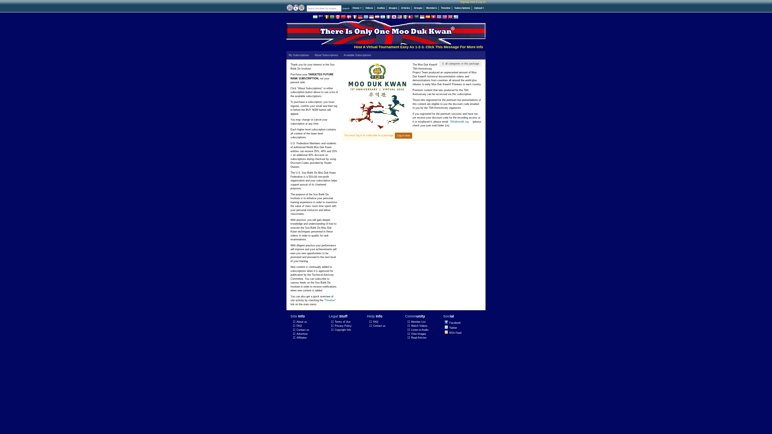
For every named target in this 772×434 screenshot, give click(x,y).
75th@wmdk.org (459, 121)
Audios (381, 8)
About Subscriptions (326, 55)
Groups (418, 8)
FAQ (299, 325)
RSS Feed (455, 332)
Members (431, 8)
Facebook (455, 322)
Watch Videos (419, 325)
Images (393, 8)
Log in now (403, 135)
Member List (418, 321)
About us (302, 321)
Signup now (467, 1)
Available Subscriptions (357, 55)
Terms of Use (342, 321)
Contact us (303, 329)
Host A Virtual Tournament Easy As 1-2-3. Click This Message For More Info (404, 47)
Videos (369, 8)
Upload (478, 8)
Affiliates (302, 337)
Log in (481, 1)
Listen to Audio (419, 329)
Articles (405, 8)
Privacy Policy (343, 325)
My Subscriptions (299, 55)
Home (356, 8)
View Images (418, 333)
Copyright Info (343, 329)
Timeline (446, 8)
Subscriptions (462, 8)
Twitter (453, 327)
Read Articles (419, 337)
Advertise (302, 333)
